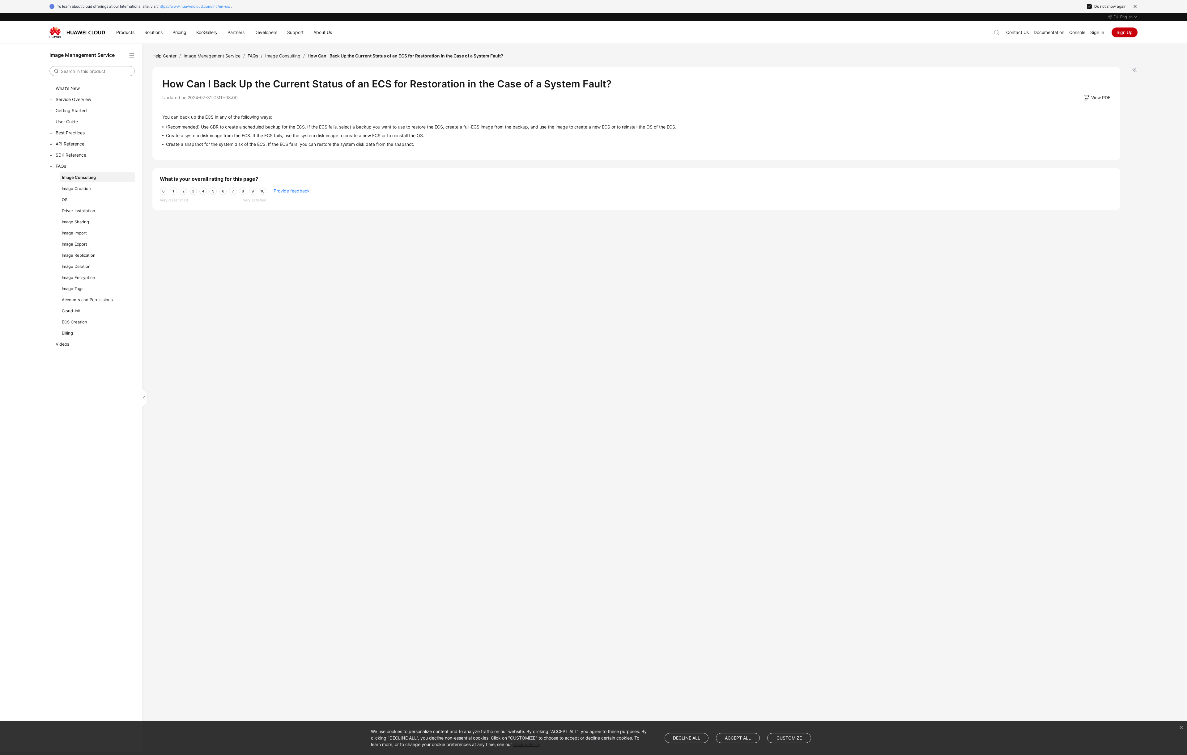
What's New (68, 88)
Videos (62, 344)
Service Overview (73, 99)
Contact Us (1017, 32)
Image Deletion (76, 266)
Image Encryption (78, 277)
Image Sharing (75, 221)
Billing (67, 333)
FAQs (61, 166)
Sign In (1097, 32)
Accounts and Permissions (87, 299)
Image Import (74, 232)
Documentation (1049, 32)
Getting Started (71, 110)
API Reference (70, 143)
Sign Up (1125, 32)
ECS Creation (74, 321)
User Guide (67, 121)
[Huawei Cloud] (77, 32)
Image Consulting (79, 177)
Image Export (74, 244)
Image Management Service (212, 55)
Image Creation (76, 188)
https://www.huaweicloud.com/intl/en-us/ (194, 6)
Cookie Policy (526, 744)
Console (1077, 32)
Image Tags (72, 288)
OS (64, 199)
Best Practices (70, 132)
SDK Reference (71, 155)
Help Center (164, 55)
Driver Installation (78, 210)
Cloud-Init (71, 310)
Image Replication (79, 255)
